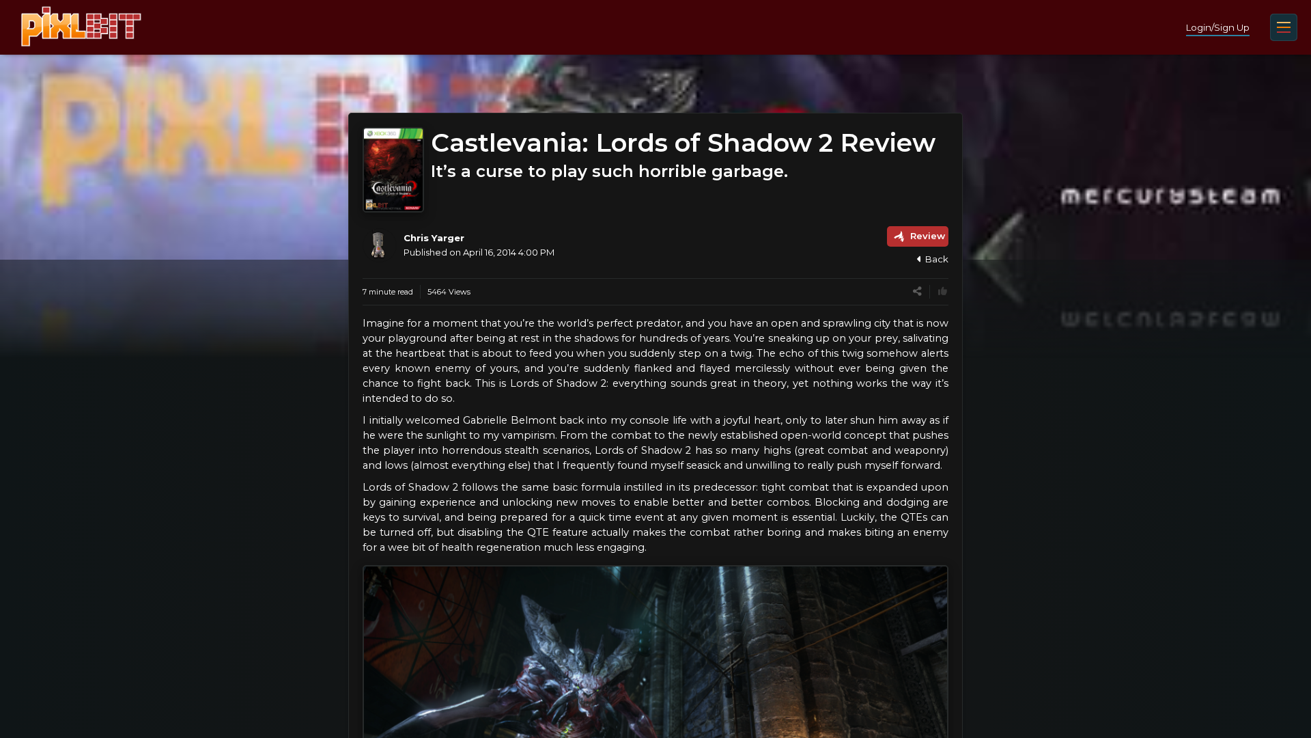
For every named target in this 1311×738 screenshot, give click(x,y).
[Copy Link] (917, 291)
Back (936, 259)
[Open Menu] (1283, 27)
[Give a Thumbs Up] (942, 291)
